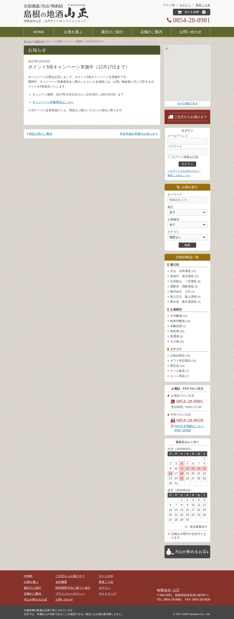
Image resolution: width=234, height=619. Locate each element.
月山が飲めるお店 (35, 599)
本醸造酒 (178, 326)
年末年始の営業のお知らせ (137, 133)
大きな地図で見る (187, 103)
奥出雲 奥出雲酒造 (185, 301)
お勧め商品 (180, 355)
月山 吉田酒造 (183, 271)
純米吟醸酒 (180, 320)
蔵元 (170, 207)
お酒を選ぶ (73, 32)
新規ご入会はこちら (178, 175)
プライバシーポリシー (70, 593)
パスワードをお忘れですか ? (183, 171)
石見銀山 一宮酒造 (185, 281)
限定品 (177, 365)
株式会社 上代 (182, 291)
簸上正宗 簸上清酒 (185, 296)
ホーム (27, 41)
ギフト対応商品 (183, 360)
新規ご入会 (106, 582)
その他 (177, 341)
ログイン (104, 587)
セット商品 (179, 376)
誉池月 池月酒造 (184, 276)
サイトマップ (107, 593)
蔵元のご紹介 (112, 32)
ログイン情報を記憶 (184, 157)
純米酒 (177, 331)
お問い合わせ (190, 32)
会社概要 (61, 582)
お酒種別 (173, 219)
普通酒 (176, 336)
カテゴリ (173, 231)
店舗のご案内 (151, 32)
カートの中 (106, 576)
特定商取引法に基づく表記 (72, 587)
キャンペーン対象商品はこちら (53, 102)
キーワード (174, 194)
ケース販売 (179, 370)
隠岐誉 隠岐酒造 (184, 286)
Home (38, 32)
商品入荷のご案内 (40, 133)
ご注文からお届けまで (190, 117)
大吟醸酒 (178, 315)
